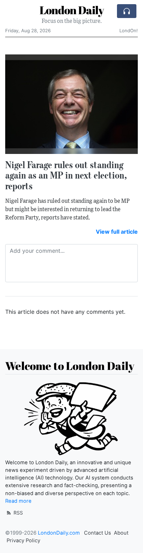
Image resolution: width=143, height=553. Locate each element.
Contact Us (97, 533)
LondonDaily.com (59, 533)
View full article (117, 231)
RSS (17, 513)
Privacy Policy (23, 540)
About (121, 533)
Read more (18, 501)
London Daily (72, 9)
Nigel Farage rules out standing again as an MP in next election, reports (66, 175)
